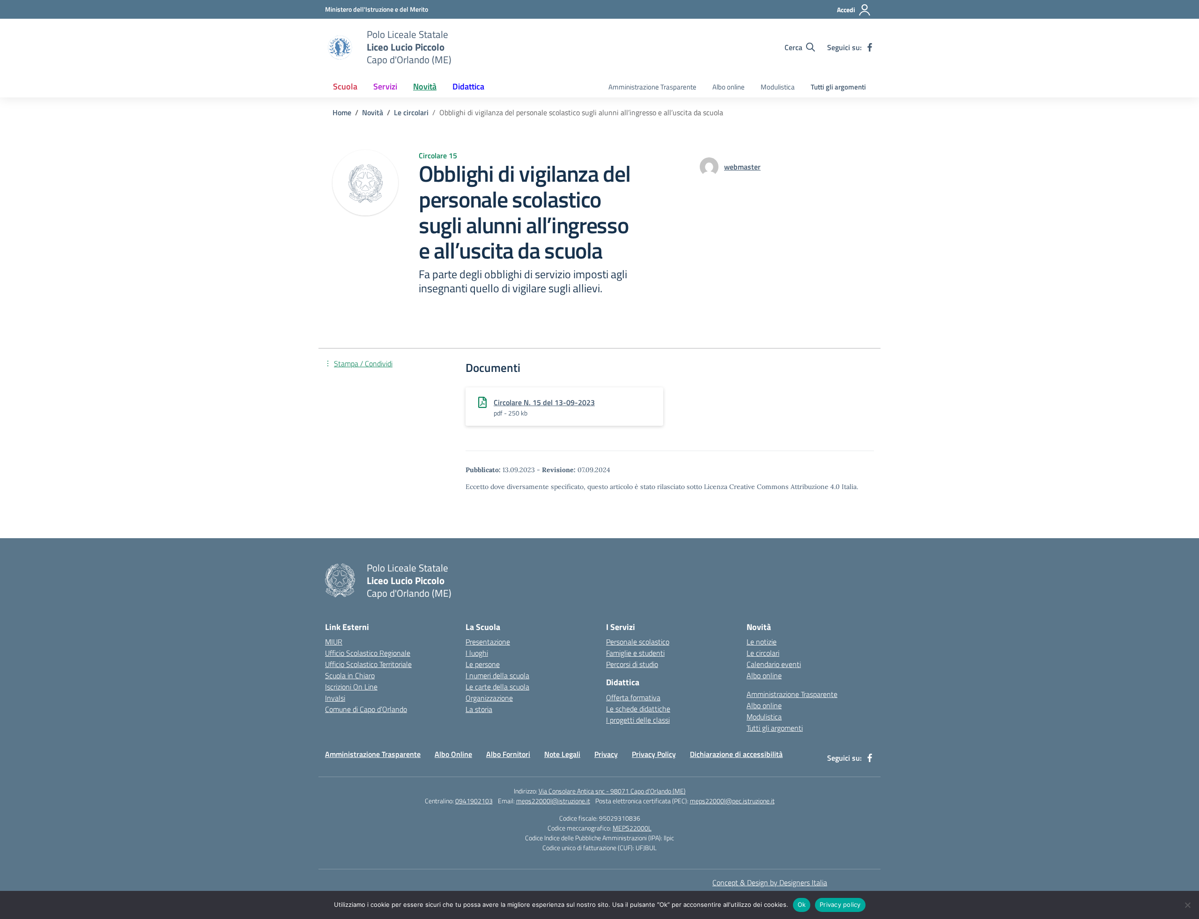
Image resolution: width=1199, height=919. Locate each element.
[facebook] (870, 47)
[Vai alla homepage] (340, 47)
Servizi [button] (385, 86)
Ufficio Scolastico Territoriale (368, 664)
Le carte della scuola (497, 686)
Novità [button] (425, 86)
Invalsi (335, 698)
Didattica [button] (468, 86)
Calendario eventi (774, 664)
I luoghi (477, 653)
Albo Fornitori (508, 754)
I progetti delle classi (638, 720)
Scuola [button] (345, 86)
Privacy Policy (654, 754)
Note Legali (562, 754)
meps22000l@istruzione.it (553, 801)
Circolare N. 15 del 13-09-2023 (544, 402)
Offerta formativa (633, 697)
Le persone (483, 664)
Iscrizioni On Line (351, 686)
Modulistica (778, 87)
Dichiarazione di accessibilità (736, 754)
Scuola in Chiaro (350, 675)
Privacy (606, 754)
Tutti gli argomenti (838, 87)
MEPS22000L (632, 828)
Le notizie (762, 641)
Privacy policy (840, 904)
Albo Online (453, 754)
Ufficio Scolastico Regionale (367, 653)
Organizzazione (489, 698)
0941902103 (474, 801)
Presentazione (488, 641)
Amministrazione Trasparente (652, 87)
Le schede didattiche (638, 708)
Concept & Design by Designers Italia (769, 882)
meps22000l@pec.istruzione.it (732, 801)
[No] (1187, 905)
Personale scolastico (637, 641)
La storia (479, 709)
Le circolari (763, 653)
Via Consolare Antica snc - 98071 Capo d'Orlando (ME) (612, 791)
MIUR (333, 641)
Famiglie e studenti (635, 653)
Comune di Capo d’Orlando (366, 709)
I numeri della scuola (497, 675)
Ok (802, 904)
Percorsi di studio (632, 664)
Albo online (728, 87)
